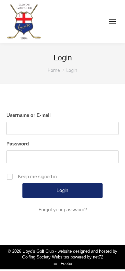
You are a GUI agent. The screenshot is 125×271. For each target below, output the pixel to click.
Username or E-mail (28, 115)
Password (17, 143)
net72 (98, 257)
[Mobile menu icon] (112, 21)
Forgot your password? (62, 209)
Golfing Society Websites (45, 257)
